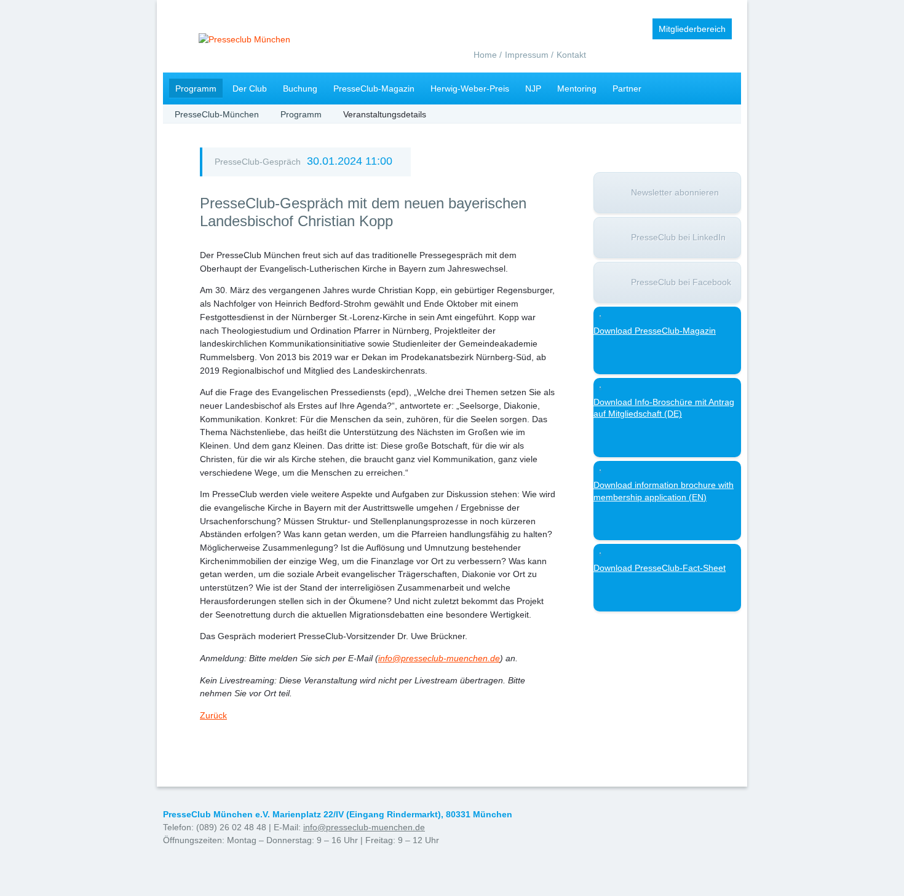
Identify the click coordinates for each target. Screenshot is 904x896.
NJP (533, 88)
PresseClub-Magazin (373, 88)
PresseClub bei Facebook (681, 282)
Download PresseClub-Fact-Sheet (659, 568)
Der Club (249, 88)
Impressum (527, 55)
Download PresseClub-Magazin (654, 331)
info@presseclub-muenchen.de (364, 827)
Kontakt (571, 55)
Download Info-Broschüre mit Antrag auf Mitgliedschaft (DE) (663, 408)
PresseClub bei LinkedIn (678, 237)
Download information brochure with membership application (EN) (663, 491)
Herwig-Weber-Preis (469, 88)
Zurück (213, 715)
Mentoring (577, 88)
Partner (627, 88)
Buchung (300, 88)
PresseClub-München (217, 114)
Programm (195, 88)
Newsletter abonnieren (675, 192)
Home (485, 55)
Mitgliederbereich (692, 29)
